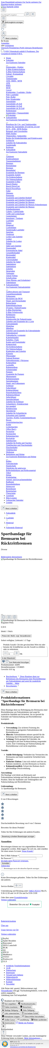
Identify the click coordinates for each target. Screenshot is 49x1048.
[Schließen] (2, 614)
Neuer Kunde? (27, 851)
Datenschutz (11, 970)
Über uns (4, 925)
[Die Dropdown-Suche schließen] (32, 14)
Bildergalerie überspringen (11, 557)
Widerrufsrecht (12, 977)
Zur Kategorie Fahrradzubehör (18, 287)
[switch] (9, 1003)
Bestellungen (37, 48)
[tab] (26, 679)
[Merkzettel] (2, 30)
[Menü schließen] (7, 65)
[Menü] (3, 10)
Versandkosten (7, 991)
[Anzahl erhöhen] (16, 653)
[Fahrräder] (11, 115)
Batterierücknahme (8, 921)
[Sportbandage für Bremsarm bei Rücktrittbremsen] (21, 559)
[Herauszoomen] (3, 617)
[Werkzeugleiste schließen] (3, 1026)
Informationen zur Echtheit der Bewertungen (23, 1046)
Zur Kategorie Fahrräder (15, 62)
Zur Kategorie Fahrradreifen (17, 120)
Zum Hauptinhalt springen (11, 2)
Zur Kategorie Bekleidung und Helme (21, 457)
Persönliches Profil (16, 48)
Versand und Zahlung (14, 975)
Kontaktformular (20, 897)
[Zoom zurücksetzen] (9, 617)
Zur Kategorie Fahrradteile (16, 152)
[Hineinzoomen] (14, 617)
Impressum (10, 972)
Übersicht (5, 48)
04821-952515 (35, 891)
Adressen (28, 48)
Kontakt (9, 982)
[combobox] (12, 15)
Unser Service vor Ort (9, 930)
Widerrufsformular (13, 979)
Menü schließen (11, 38)
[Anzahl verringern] (5, 653)
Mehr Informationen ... (33, 1038)
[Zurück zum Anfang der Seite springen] (3, 1033)
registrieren (9, 45)
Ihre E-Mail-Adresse (10, 856)
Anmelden (5, 43)
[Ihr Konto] (3, 33)
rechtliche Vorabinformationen (18, 966)
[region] (24, 590)
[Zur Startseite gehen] (10, 7)
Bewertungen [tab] (11, 686)
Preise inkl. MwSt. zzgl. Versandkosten (16, 636)
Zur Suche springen (30, 2)
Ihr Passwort (6, 858)
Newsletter (10, 984)
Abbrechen (5, 866)
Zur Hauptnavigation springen (21, 3)
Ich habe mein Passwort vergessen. (15, 861)
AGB (8, 968)
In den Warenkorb (8, 658)
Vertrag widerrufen (8, 900)
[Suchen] (27, 14)
